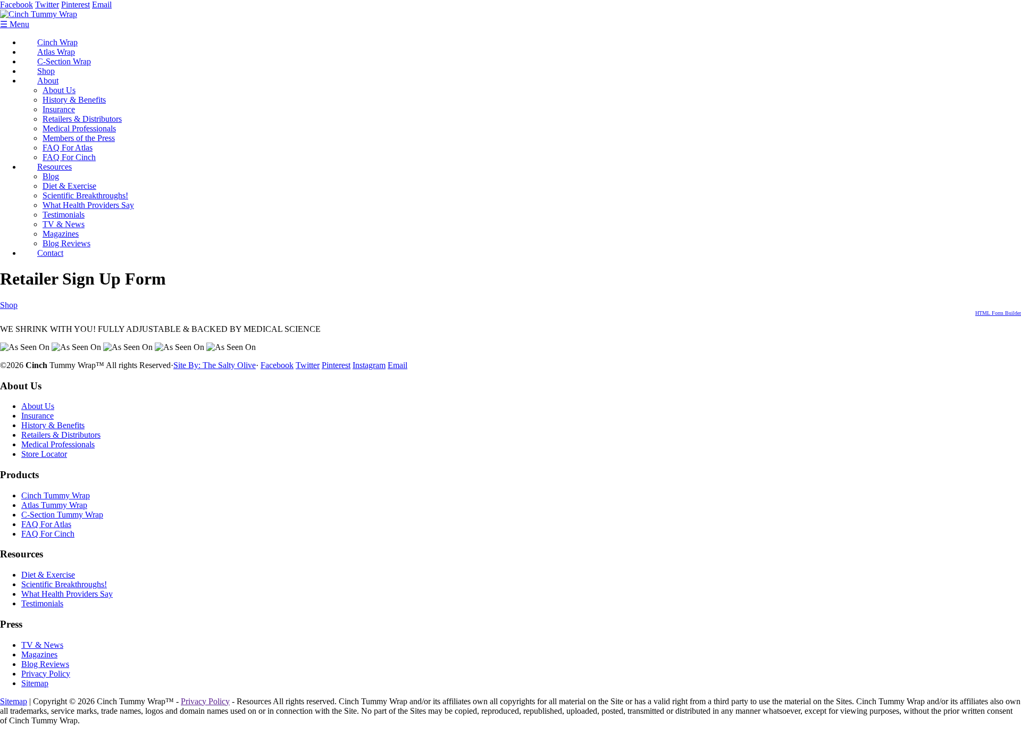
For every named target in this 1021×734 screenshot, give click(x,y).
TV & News (64, 224)
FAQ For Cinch (69, 157)
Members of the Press (79, 138)
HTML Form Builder (998, 313)
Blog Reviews (66, 243)
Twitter (47, 4)
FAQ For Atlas (68, 147)
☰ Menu (14, 24)
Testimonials (64, 214)
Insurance (59, 109)
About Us (59, 90)
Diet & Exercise (69, 185)
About (47, 80)
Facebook (16, 4)
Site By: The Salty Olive (214, 365)
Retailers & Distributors (82, 118)
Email (102, 4)
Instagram (369, 365)
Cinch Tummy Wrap (55, 495)
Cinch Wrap (57, 42)
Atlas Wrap (56, 51)
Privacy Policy (45, 673)
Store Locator (44, 453)
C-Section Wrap (64, 61)
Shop (46, 71)
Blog (51, 176)
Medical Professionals (79, 128)
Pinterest (75, 4)
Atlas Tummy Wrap (54, 505)
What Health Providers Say (88, 205)
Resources (54, 166)
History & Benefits (74, 99)
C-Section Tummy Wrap (62, 514)
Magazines (61, 233)
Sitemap (34, 683)
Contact (50, 252)
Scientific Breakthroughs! (85, 195)
